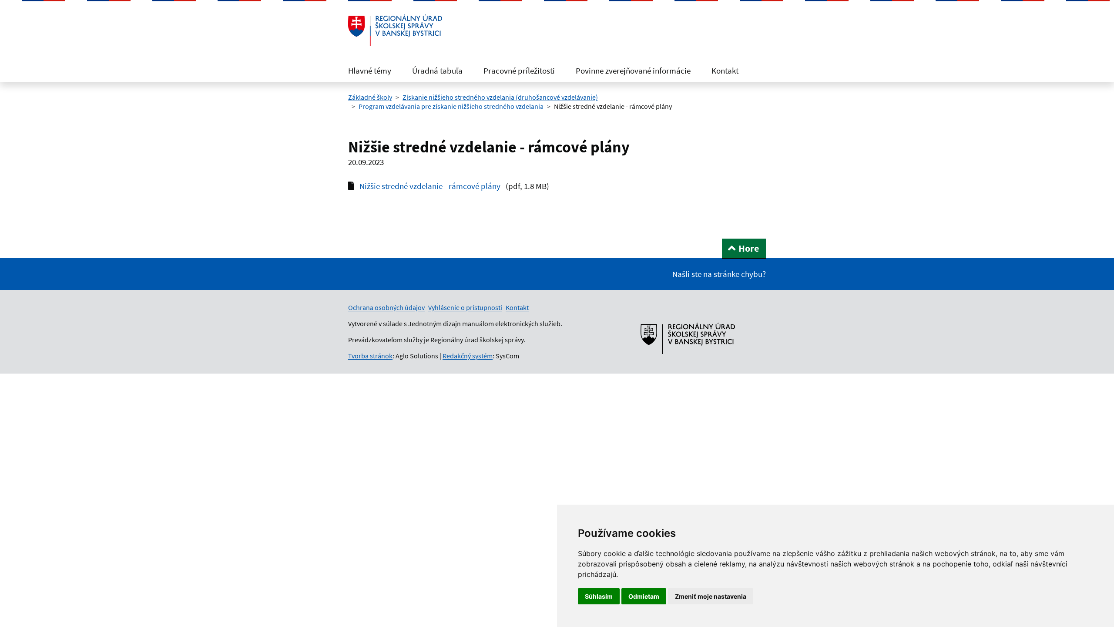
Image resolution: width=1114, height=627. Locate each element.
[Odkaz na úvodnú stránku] (395, 30)
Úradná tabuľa (437, 70)
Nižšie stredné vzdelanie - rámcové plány (429, 186)
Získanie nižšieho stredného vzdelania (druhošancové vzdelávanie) (500, 97)
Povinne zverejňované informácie (633, 70)
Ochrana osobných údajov (386, 307)
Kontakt (724, 70)
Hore (748, 248)
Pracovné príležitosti (519, 70)
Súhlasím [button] (599, 596)
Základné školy (370, 97)
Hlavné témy (369, 70)
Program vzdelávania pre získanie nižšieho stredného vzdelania (451, 106)
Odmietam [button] (643, 596)
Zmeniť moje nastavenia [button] (710, 596)
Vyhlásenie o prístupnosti (465, 307)
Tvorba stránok (370, 355)
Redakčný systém (468, 355)
